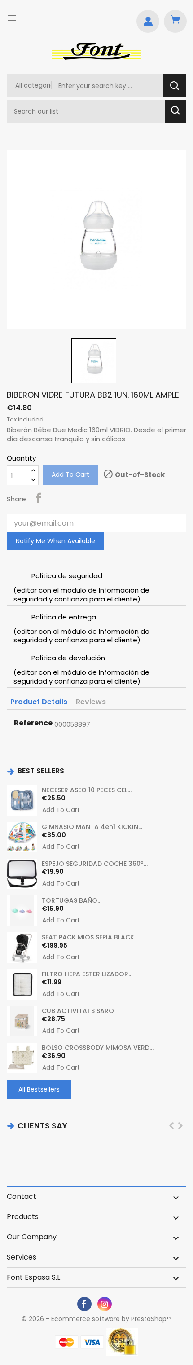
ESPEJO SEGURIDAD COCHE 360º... (95, 863)
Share (39, 498)
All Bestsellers (39, 1089)
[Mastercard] (67, 1342)
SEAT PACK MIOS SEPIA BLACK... (90, 937)
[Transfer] (122, 1342)
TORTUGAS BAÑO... (71, 900)
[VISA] (92, 1342)
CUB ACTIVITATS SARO (78, 1010)
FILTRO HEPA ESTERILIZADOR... (87, 974)
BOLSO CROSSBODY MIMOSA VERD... (98, 1047)
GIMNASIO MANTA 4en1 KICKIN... (92, 826)
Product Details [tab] (38, 702)
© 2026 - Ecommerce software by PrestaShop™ (96, 1318)
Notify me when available (55, 540)
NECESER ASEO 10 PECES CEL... (87, 790)
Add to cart (70, 474)
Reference (33, 723)
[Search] (174, 85)
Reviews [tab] (91, 702)
